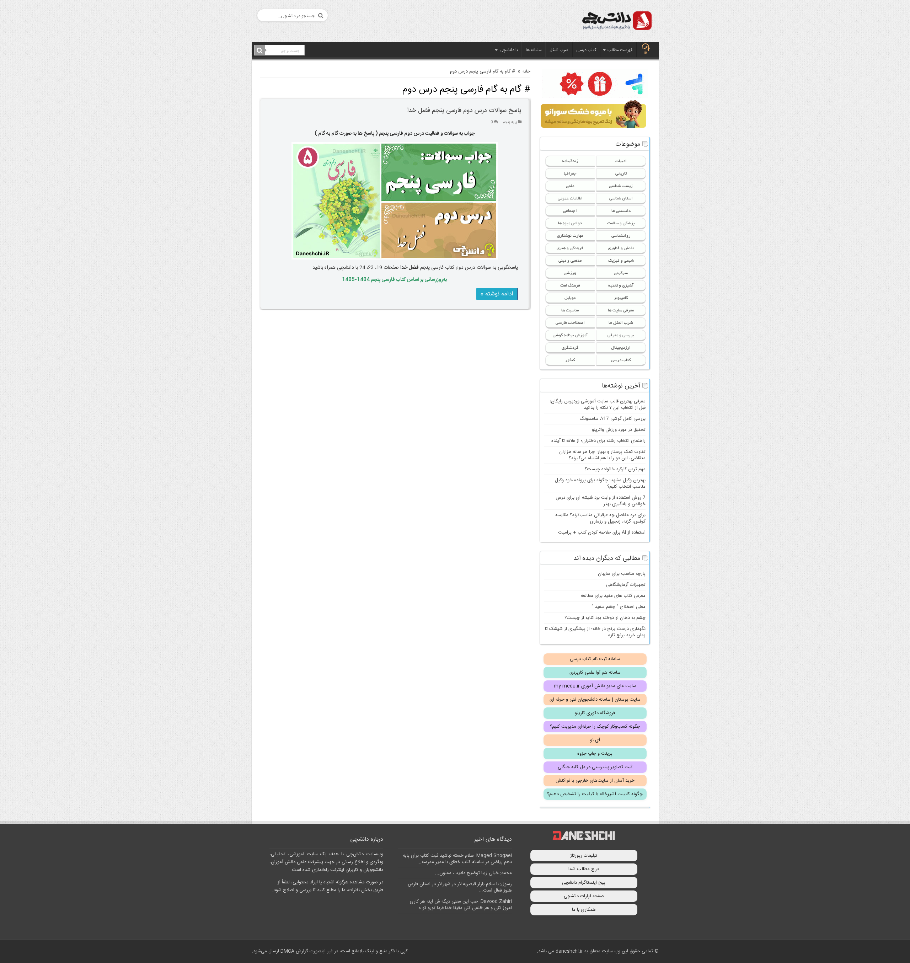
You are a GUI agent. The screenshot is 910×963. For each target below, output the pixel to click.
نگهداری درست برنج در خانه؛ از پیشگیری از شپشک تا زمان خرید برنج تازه (595, 632)
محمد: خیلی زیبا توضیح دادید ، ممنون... (473, 873)
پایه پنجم (510, 122)
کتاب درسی (586, 50)
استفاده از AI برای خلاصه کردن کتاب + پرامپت (602, 532)
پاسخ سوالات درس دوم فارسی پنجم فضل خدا (464, 110)
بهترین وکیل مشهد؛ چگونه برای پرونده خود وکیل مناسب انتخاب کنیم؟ (600, 483)
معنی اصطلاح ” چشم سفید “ (619, 607)
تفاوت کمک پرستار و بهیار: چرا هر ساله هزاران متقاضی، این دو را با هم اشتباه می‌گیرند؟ (602, 455)
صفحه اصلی (646, 49)
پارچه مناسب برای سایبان (622, 574)
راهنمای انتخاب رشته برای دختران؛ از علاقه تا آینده (598, 441)
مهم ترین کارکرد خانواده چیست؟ (615, 469)
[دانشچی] (616, 21)
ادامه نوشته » (496, 294)
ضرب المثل (559, 50)
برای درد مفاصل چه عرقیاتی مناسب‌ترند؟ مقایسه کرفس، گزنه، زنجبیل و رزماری (600, 518)
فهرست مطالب (619, 50)
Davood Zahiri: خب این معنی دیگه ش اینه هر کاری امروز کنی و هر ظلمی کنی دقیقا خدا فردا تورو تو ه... (461, 905)
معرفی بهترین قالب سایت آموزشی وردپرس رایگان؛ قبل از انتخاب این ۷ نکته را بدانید (598, 404)
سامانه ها (534, 50)
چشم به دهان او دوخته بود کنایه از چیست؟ (605, 618)
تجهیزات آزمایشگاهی (626, 585)
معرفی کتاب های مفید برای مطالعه (613, 596)
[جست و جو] (260, 50)
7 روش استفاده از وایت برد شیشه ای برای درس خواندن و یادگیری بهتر (601, 501)
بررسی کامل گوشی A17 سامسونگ (612, 419)
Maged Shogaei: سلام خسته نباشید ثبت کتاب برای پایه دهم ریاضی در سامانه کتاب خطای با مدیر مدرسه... (457, 859)
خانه (526, 71)
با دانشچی (508, 50)
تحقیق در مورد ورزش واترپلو (619, 430)
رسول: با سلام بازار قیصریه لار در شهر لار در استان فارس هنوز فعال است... (460, 887)
